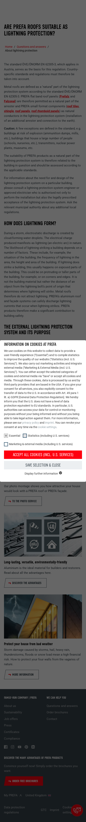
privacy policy (30, 422)
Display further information (42, 473)
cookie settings (47, 427)
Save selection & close (43, 465)
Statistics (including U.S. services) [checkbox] (48, 435)
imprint (49, 422)
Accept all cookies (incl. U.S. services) (43, 454)
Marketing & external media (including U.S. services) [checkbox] (41, 444)
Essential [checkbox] (14, 435)
